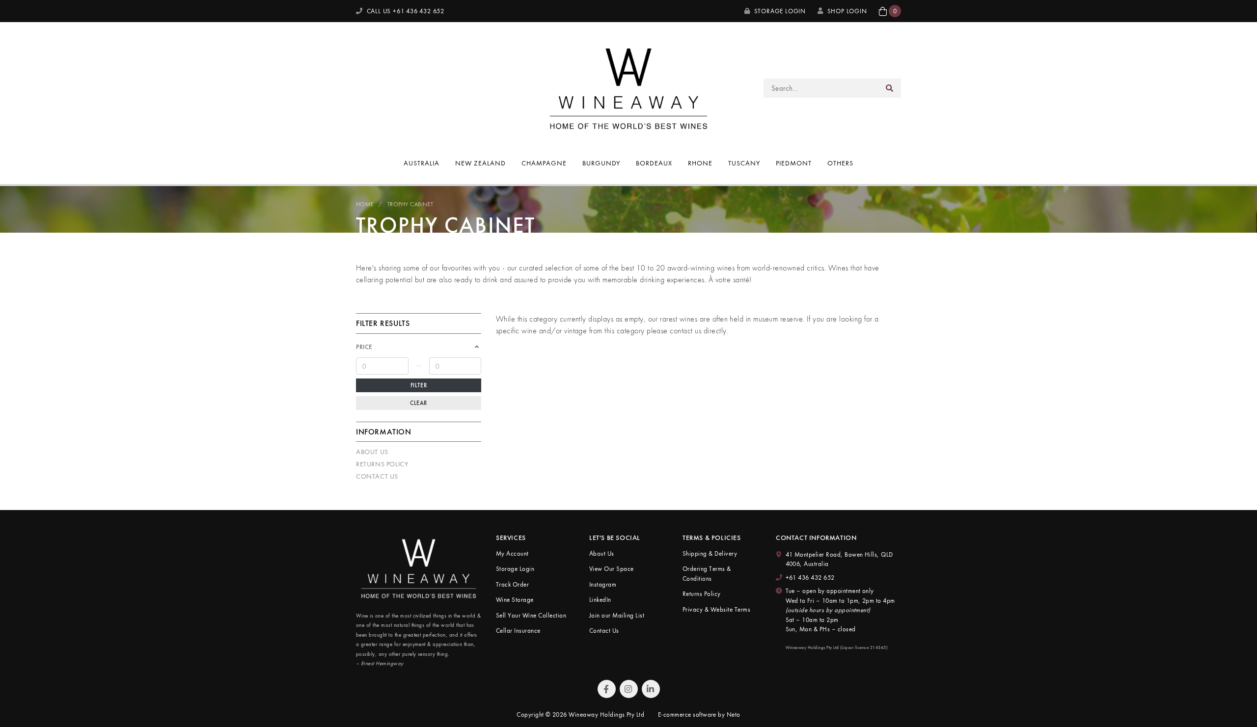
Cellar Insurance (518, 630)
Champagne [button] (544, 163)
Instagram (602, 584)
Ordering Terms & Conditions (707, 574)
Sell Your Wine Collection (531, 615)
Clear (418, 403)
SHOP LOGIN (847, 11)
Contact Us (377, 476)
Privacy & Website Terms (716, 609)
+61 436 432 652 (810, 577)
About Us (372, 451)
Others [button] (840, 163)
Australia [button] (421, 163)
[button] (890, 11)
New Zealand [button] (480, 163)
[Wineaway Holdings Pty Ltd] (628, 87)
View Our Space (611, 569)
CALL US (404, 11)
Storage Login (779, 11)
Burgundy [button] (601, 163)
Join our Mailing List (616, 615)
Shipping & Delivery (710, 553)
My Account (512, 553)
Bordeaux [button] (654, 163)
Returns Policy (382, 463)
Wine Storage (515, 599)
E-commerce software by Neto (699, 714)
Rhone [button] (700, 163)
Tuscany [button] (744, 163)
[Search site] (889, 88)
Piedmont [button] (794, 163)
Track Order (512, 584)
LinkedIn (600, 599)
